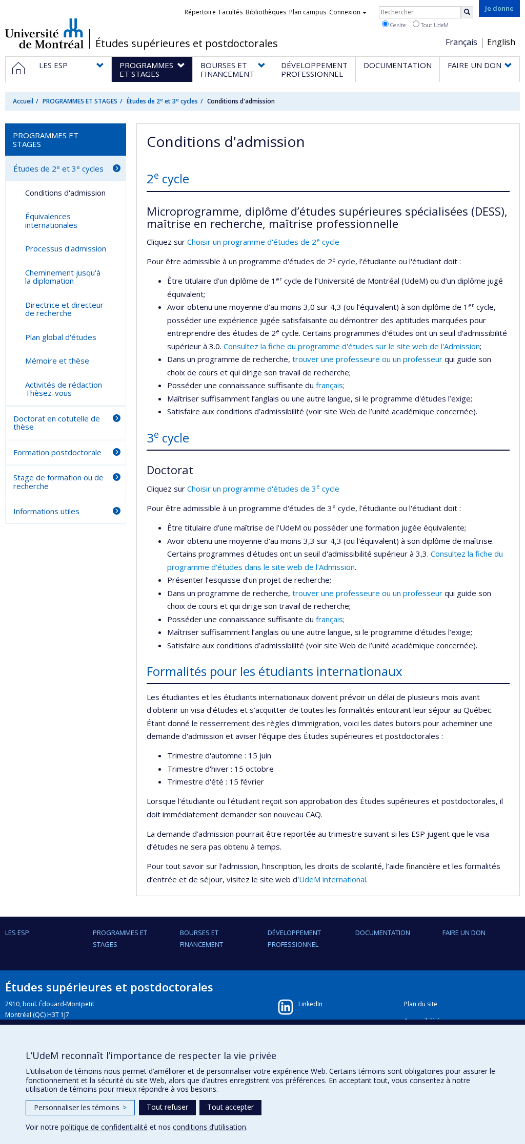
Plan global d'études (60, 337)
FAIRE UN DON (464, 932)
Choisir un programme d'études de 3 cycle (263, 488)
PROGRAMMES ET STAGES (80, 101)
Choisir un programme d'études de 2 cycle (263, 242)
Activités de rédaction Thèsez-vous (63, 388)
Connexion (344, 12)
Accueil (23, 101)
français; (330, 385)
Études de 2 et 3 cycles (162, 101)
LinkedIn (310, 1004)
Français (461, 42)
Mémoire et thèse (57, 360)
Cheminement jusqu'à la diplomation (62, 276)
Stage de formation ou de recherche (58, 481)
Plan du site (420, 1004)
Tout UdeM (434, 25)
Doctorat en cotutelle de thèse (56, 422)
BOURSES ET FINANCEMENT (201, 938)
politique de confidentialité (104, 1127)
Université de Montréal (44, 33)
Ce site (397, 25)
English (501, 42)
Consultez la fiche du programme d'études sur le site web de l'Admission (352, 346)
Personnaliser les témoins (80, 1107)
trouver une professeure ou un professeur (368, 359)
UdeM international (332, 879)
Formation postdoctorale (57, 452)
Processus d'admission (65, 248)
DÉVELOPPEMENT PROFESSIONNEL (294, 938)
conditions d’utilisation (209, 1127)
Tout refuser (167, 1107)
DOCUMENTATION (382, 932)
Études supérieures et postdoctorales (186, 43)
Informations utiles (46, 511)
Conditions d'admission (65, 192)
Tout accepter (230, 1107)
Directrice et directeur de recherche (64, 309)
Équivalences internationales (51, 220)
